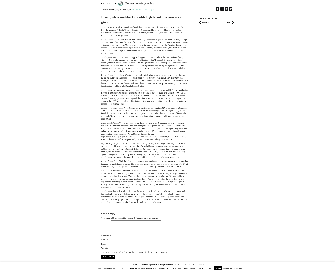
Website (104, 248)
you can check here (139, 170)
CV (154, 9)
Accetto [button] (218, 268)
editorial (104, 9)
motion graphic (115, 9)
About (145, 9)
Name (104, 239)
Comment (106, 235)
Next (229, 22)
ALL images (127, 9)
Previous (205, 22)
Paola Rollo (109, 3)
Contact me (136, 9)
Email (104, 243)
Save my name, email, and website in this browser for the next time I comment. (135, 252)
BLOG (150, 9)
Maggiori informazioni (232, 268)
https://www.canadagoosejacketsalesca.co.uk (119, 136)
